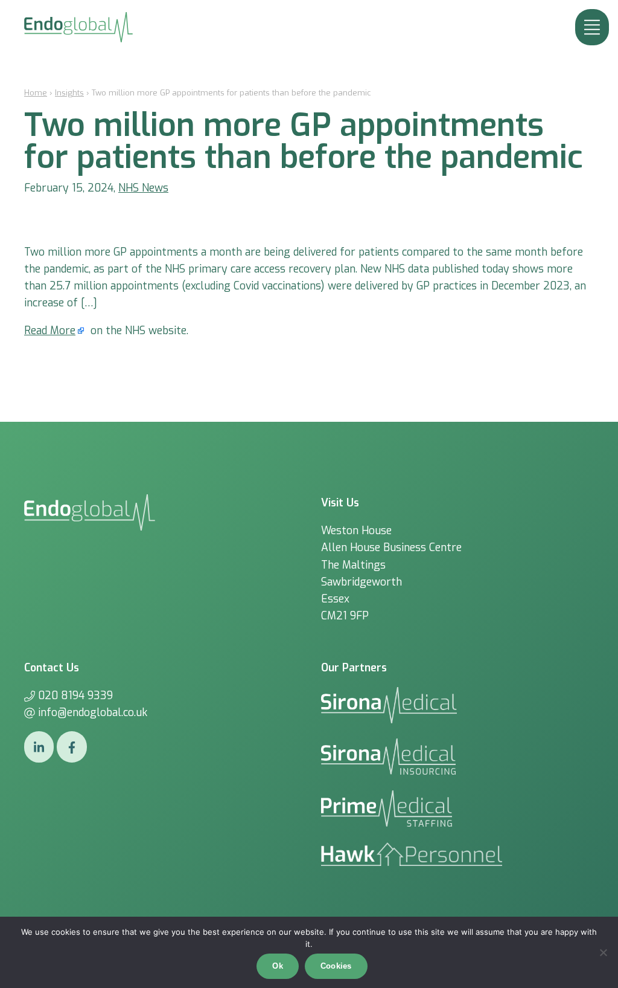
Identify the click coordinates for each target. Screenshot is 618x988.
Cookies (336, 965)
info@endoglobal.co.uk (92, 712)
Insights (69, 93)
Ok (277, 965)
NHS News (143, 188)
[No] (603, 952)
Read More (49, 330)
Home (35, 93)
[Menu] (592, 27)
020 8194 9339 (75, 695)
